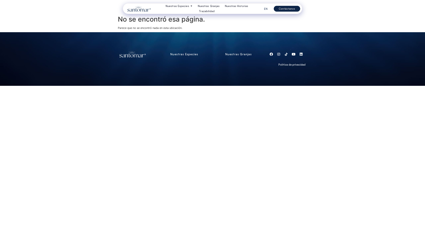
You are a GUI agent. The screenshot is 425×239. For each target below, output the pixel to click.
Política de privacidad (291, 64)
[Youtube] (293, 54)
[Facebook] (271, 54)
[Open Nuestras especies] (191, 6)
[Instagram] (278, 54)
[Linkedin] (301, 54)
